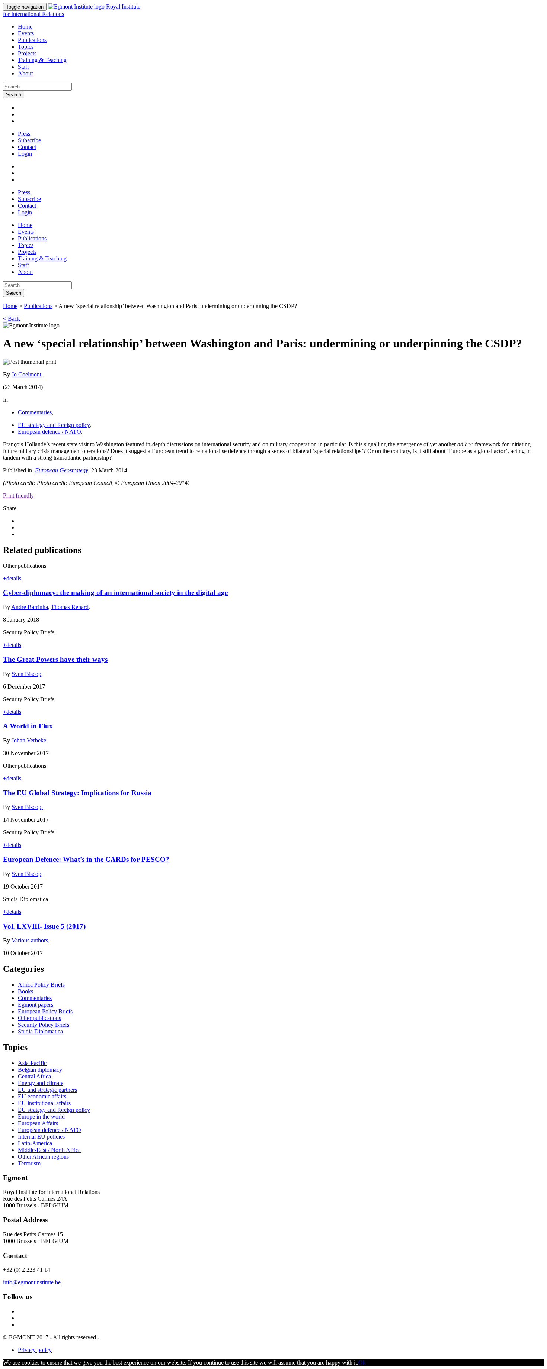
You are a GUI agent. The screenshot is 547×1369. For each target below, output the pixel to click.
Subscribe (29, 140)
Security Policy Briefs (43, 1025)
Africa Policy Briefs (41, 984)
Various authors (30, 940)
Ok (362, 1362)
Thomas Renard (70, 607)
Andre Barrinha (30, 607)
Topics (25, 46)
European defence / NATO (49, 431)
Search (13, 94)
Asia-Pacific (32, 1063)
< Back (11, 318)
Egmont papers (35, 1004)
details (12, 578)
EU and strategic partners (47, 1090)
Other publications (39, 1018)
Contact (27, 147)
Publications (32, 40)
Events (26, 33)
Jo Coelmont (27, 374)
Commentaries (35, 412)
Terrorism (29, 1163)
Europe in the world (41, 1116)
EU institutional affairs (44, 1103)
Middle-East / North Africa (49, 1150)
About (25, 73)
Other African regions (43, 1156)
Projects (27, 53)
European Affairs (38, 1123)
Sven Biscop (27, 674)
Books (25, 991)
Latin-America (35, 1143)
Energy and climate (40, 1083)
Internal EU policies (41, 1136)
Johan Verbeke (30, 740)
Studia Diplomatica (40, 1031)
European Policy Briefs (45, 1011)
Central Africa (34, 1076)
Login (25, 154)
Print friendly (18, 495)
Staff (23, 67)
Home (25, 26)
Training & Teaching (42, 60)
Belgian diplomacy (40, 1070)
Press (24, 133)
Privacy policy (35, 1350)
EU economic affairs (42, 1096)
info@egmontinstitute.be (32, 1282)
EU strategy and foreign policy (54, 425)
